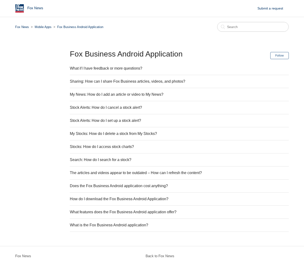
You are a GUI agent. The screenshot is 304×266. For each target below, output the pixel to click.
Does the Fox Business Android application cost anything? (119, 186)
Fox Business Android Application (80, 27)
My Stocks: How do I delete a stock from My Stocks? (113, 134)
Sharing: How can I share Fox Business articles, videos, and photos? (127, 81)
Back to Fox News (160, 256)
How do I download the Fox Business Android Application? (119, 199)
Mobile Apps (43, 27)
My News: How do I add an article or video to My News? (116, 94)
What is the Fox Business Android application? (109, 225)
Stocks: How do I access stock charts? (102, 147)
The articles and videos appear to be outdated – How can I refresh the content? (136, 173)
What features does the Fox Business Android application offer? (123, 212)
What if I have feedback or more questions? (106, 68)
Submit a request (270, 8)
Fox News (22, 27)
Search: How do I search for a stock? (100, 160)
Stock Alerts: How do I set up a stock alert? (105, 121)
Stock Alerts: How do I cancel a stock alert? (106, 107)
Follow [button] (279, 55)
